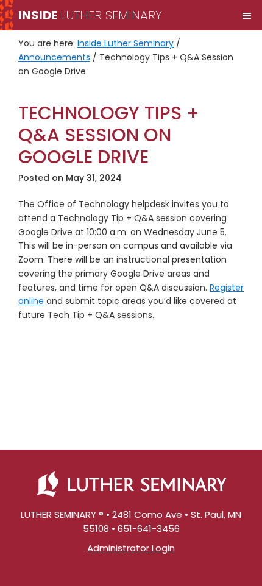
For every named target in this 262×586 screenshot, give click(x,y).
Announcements (54, 57)
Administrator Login (131, 548)
